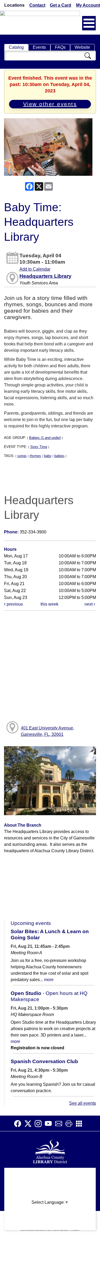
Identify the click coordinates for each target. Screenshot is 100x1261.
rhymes (35, 456)
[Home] (50, 1151)
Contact (37, 5)
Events (39, 47)
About (50, 1174)
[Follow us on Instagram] (40, 1123)
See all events (82, 1103)
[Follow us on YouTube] (50, 1123)
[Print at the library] (70, 1123)
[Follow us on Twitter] (30, 1123)
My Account (88, 5)
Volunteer (50, 1216)
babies (59, 456)
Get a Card (60, 5)
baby (47, 456)
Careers (50, 1226)
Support (50, 1184)
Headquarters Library (45, 276)
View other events (50, 104)
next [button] (89, 604)
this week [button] (49, 604)
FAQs (60, 47)
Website (82, 47)
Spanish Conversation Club (44, 1061)
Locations (14, 5)
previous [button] (14, 604)
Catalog (16, 47)
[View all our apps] (80, 1123)
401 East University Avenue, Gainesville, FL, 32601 (47, 731)
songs (22, 456)
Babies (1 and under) (45, 438)
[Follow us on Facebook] (19, 1123)
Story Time (38, 447)
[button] (88, 23)
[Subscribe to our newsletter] (60, 1123)
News (50, 1195)
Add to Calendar (34, 269)
